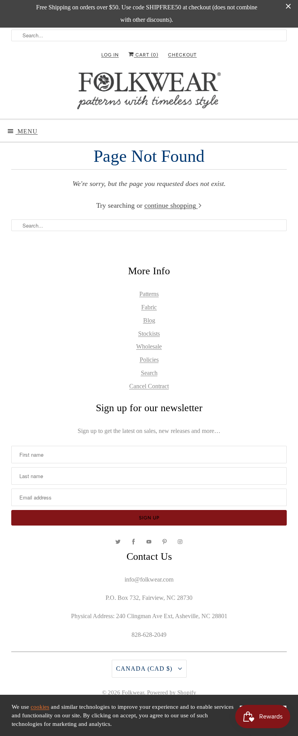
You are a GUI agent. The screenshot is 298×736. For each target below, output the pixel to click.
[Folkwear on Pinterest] (164, 542)
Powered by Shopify (171, 692)
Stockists (149, 333)
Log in (110, 55)
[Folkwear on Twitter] (118, 542)
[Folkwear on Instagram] (180, 542)
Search (149, 373)
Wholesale (149, 346)
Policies (149, 359)
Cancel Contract (149, 386)
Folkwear (133, 692)
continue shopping (171, 205)
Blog (149, 320)
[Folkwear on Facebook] (133, 542)
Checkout (182, 55)
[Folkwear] (149, 92)
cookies (40, 707)
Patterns (149, 294)
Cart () (146, 55)
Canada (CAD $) (145, 668)
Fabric (149, 307)
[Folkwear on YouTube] (149, 542)
